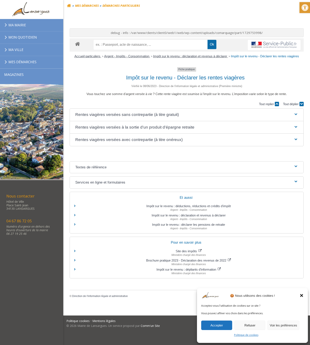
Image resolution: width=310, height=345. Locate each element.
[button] (301, 295)
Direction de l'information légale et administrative (100, 296)
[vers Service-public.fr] (274, 45)
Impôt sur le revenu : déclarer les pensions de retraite (188, 224)
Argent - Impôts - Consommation (127, 56)
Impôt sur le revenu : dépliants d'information (186, 269)
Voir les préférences (283, 325)
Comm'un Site (150, 326)
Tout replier (267, 104)
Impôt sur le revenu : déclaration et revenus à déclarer (190, 56)
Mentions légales (104, 321)
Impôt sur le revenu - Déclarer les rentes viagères (265, 56)
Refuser (249, 325)
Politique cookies (78, 321)
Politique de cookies (246, 335)
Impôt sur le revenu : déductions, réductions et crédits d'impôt (188, 206)
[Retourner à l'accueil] (69, 5)
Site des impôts (187, 251)
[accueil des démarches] (77, 44)
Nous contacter (20, 196)
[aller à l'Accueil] (31, 9)
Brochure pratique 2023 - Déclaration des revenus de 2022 (186, 260)
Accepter (216, 325)
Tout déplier (291, 104)
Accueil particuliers (87, 56)
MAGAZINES (14, 74)
